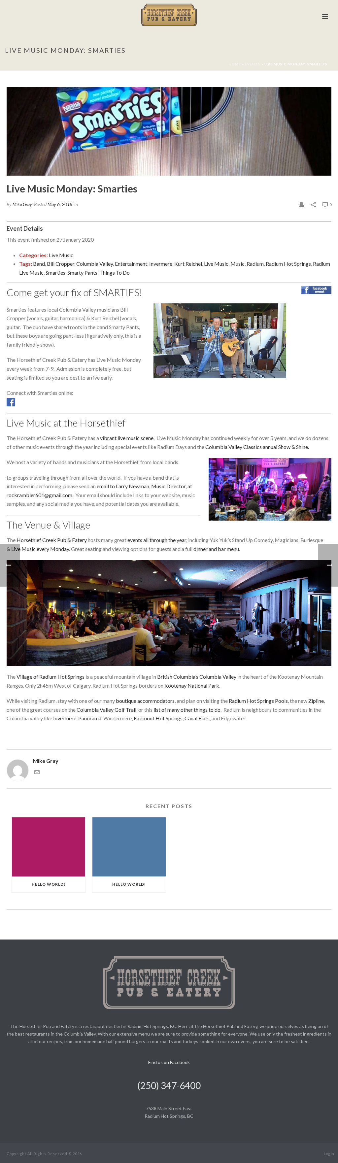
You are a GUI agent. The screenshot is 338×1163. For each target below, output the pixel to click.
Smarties (55, 272)
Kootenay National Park (191, 685)
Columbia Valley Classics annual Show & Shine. (257, 447)
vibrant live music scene (126, 438)
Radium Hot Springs (288, 263)
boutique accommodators (145, 701)
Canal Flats (197, 718)
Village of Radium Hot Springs (50, 676)
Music (237, 263)
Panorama (89, 718)
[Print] (301, 204)
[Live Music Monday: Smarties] (169, 131)
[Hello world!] (48, 846)
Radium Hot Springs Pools (258, 701)
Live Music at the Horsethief (66, 422)
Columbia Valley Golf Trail (106, 709)
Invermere (160, 263)
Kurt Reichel (188, 263)
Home (235, 64)
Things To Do (114, 272)
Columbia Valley (94, 263)
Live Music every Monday (40, 549)
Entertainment (131, 263)
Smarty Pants (82, 272)
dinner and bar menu (216, 549)
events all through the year (156, 540)
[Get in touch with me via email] (37, 773)
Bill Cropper (60, 263)
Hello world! (48, 884)
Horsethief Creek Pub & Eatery (52, 540)
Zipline (316, 701)
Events (252, 64)
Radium (255, 263)
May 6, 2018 (60, 204)
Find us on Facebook (169, 1062)
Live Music (61, 255)
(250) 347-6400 (169, 1085)
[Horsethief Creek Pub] (169, 15)
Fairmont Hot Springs (158, 718)
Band (39, 263)
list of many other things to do (186, 709)
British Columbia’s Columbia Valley (196, 676)
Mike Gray (22, 204)
